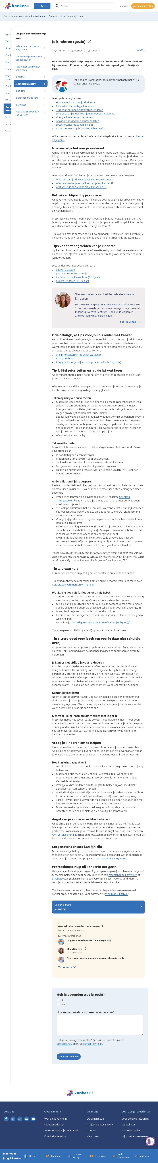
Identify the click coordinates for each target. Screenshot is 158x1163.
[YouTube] (33, 1118)
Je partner (20, 77)
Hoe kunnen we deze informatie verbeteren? (85, 1012)
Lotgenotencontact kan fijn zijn (74, 124)
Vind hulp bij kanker (116, 894)
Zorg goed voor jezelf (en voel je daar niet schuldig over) (88, 362)
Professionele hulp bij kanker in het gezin (80, 128)
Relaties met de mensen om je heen (27, 48)
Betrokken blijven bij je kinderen (75, 106)
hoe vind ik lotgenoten (114, 858)
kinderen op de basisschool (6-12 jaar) (78, 277)
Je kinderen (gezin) (25, 83)
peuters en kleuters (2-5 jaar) (73, 273)
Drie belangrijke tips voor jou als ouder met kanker (85, 113)
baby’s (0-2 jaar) (65, 269)
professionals (64, 1043)
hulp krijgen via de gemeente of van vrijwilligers (98, 622)
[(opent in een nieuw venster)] (6, 1118)
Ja (62, 1000)
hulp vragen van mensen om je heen (73, 584)
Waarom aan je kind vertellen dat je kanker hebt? (85, 179)
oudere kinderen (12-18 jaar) (72, 281)
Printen (61, 50)
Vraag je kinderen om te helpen (74, 117)
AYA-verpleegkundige (64, 834)
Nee (63, 1004)
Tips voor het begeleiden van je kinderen (79, 110)
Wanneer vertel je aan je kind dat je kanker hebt (84, 183)
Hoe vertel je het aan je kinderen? (75, 102)
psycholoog (58, 878)
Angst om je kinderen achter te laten (77, 121)
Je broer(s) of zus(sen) (26, 97)
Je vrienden (20, 104)
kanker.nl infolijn (92, 1043)
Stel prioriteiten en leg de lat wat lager (78, 354)
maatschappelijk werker (122, 875)
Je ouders (20, 90)
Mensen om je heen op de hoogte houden (28, 58)
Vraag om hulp (64, 358)
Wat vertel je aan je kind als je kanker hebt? (81, 187)
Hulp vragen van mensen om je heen (27, 68)
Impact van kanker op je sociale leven (27, 113)
